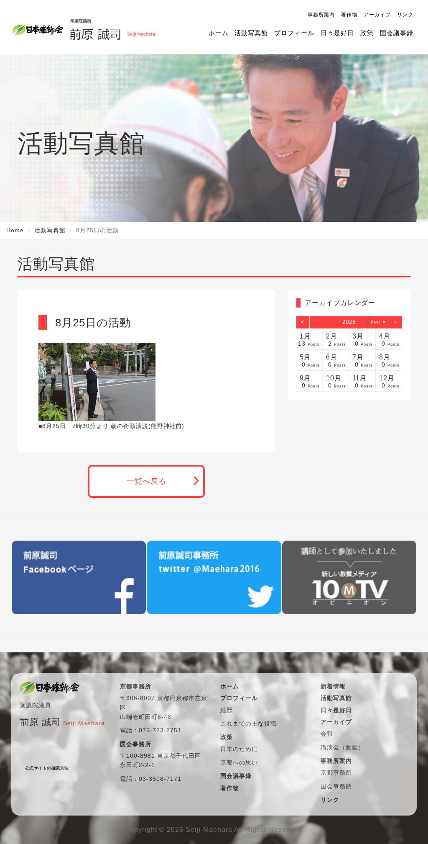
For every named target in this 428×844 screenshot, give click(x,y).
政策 (367, 32)
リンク (405, 15)
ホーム (219, 32)
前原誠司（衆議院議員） (109, 27)
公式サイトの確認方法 (47, 768)
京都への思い (239, 762)
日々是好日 (337, 32)
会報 (327, 733)
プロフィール (294, 32)
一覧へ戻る (146, 481)
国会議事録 (396, 32)
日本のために (239, 749)
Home (15, 230)
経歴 (226, 710)
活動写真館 (251, 32)
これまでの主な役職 (248, 723)
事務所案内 (321, 15)
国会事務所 (336, 786)
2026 (349, 322)
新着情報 (333, 686)
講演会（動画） (342, 747)
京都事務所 (336, 772)
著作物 (349, 15)
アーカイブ (377, 15)
